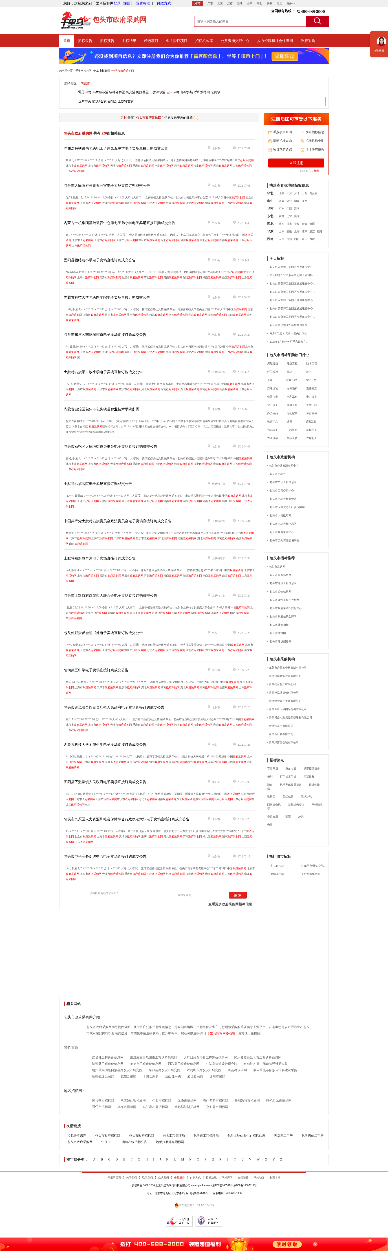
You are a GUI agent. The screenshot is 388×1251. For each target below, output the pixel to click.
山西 (304, 193)
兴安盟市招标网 (217, 1107)
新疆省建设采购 (103, 1076)
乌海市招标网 (126, 1107)
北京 (220, 3)
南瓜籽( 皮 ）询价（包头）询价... (288, 333)
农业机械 (272, 438)
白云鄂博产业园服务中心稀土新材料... (291, 275)
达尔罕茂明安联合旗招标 (316, 865)
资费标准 (143, 3)
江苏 (230, 3)
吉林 (281, 216)
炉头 (301, 816)
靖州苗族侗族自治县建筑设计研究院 (117, 1070)
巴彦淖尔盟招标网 (133, 1100)
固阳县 (112, 101)
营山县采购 (173, 1076)
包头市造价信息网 (279, 591)
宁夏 (297, 223)
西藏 (312, 239)
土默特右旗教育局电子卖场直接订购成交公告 (100, 558)
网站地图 (259, 1177)
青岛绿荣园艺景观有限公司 (284, 701)
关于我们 (131, 1177)
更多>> (291, 3)
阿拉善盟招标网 (103, 1100)
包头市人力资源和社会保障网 (286, 507)
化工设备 (272, 405)
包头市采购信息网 (279, 575)
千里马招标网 (83, 70)
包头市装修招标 (278, 624)
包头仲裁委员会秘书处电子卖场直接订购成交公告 (103, 633)
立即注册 (296, 163)
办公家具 (292, 413)
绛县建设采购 (237, 1070)
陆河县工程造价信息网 (107, 1064)
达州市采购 (217, 1076)
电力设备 (311, 396)
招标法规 (211, 1177)
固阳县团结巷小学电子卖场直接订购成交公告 (100, 260)
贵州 (289, 239)
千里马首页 (114, 1177)
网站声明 (227, 1177)
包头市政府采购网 (80, 1142)
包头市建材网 (276, 633)
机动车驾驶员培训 (291, 784)
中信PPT (107, 1142)
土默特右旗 (126, 101)
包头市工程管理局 (206, 1135)
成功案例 (163, 1177)
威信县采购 (128, 1076)
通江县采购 (195, 1076)
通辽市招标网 (101, 1107)
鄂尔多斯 (187, 92)
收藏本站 (275, 1177)
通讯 (289, 421)
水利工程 (292, 396)
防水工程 (311, 363)
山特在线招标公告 (134, 1142)
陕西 (281, 223)
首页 (66, 41)
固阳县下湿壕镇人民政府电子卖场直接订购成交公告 (105, 782)
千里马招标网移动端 (221, 1033)
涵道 (270, 784)
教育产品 (272, 421)
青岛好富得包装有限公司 (283, 742)
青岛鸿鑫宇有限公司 (280, 725)
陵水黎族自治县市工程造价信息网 (257, 1057)
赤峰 (176, 92)
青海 (304, 223)
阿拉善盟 (142, 92)
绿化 (306, 371)
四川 (297, 239)
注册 (126, 3)
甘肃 (289, 223)
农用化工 (311, 438)
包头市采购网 (276, 566)
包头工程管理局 (174, 1135)
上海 (297, 231)
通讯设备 (272, 430)
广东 (210, 3)
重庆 (304, 239)
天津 (289, 193)
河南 (281, 201)
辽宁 (289, 216)
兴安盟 (130, 92)
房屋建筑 (272, 363)
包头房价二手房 (313, 1135)
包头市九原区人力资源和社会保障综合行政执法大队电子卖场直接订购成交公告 (127, 819)
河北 (279, 3)
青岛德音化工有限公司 (281, 684)
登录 (117, 3)
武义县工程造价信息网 (107, 1057)
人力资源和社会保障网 (275, 41)
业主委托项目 (176, 41)
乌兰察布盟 (100, 92)
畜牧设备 (292, 438)
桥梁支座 (272, 816)
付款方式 (164, 3)
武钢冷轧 (306, 796)
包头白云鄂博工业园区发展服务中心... (291, 267)
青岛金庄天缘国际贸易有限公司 (287, 709)
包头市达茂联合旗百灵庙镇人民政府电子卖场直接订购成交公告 (114, 707)
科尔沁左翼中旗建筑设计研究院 (266, 1064)
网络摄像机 (274, 804)
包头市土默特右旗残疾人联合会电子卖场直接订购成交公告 (110, 595)
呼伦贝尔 (213, 92)
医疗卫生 (311, 380)
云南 (281, 239)
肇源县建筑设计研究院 (164, 1070)
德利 (270, 776)
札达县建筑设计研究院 (221, 1064)
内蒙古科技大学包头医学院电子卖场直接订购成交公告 (107, 297)
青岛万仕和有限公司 (280, 734)
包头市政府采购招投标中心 (284, 608)
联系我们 (147, 1177)
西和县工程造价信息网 (183, 1064)
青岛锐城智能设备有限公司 (284, 676)
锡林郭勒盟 (117, 92)
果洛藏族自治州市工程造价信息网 (153, 1057)
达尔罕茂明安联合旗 (92, 101)
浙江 (239, 3)
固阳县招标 (277, 874)
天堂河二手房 (283, 1135)
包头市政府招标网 (107, 1135)
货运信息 (288, 796)
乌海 (88, 92)
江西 (304, 201)
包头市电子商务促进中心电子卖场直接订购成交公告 (105, 856)
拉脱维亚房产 (76, 1135)
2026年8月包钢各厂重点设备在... (287, 341)
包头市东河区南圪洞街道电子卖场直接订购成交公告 (105, 335)
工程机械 (292, 430)
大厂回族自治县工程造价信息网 (206, 1057)
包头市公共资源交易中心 (283, 465)
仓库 (270, 824)
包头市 (216, 148)
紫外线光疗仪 (296, 804)
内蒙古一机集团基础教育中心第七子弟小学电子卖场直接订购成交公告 (119, 223)
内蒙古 (85, 83)
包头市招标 (277, 865)
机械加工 (311, 430)
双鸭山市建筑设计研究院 (204, 1070)
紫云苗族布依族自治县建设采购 (275, 1070)
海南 (297, 208)
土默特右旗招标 (310, 874)
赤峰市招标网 (187, 1100)
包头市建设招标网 (279, 641)
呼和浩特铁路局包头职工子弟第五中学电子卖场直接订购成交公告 (116, 148)
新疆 (312, 223)
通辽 (81, 92)
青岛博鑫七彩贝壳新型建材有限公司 (289, 717)
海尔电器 (290, 768)
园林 (289, 371)
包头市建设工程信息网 (282, 583)
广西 (289, 208)
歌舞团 (271, 796)
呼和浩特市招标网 (247, 1100)
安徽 (269, 3)
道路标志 (311, 388)
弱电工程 (292, 405)
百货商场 (272, 768)
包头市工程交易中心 (280, 490)
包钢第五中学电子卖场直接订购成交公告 (96, 670)
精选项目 (151, 41)
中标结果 (129, 41)
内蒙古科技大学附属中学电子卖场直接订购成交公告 (105, 745)
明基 (288, 816)
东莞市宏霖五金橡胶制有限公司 (287, 667)
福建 (319, 231)
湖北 (259, 3)
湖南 (297, 201)
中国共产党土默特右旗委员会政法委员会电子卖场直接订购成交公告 (118, 521)
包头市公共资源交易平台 (283, 540)
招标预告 (107, 41)
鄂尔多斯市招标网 (215, 1100)
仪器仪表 (272, 396)
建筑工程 (292, 363)
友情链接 (243, 1177)
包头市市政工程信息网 (282, 482)
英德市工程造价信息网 (145, 1064)
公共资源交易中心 (235, 41)
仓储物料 (292, 388)
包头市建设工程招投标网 (283, 599)
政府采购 (308, 41)
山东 (249, 3)
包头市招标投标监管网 (282, 498)
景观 (270, 380)
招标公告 (85, 41)
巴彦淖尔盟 (157, 92)
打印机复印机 (288, 776)
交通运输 (272, 388)
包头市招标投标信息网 (282, 523)
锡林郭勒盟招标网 (187, 1107)
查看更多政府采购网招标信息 (230, 904)
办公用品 (272, 413)
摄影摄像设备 (312, 768)
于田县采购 (151, 1076)
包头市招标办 (276, 474)
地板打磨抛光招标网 (170, 1142)
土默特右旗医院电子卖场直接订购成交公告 (98, 484)
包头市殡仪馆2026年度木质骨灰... (288, 325)
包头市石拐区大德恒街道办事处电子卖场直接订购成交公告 (110, 446)
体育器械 (311, 413)
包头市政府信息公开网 (282, 616)
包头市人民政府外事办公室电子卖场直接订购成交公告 (107, 185)
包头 (169, 92)
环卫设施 (272, 371)
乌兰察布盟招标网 (155, 1107)
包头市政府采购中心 (280, 532)
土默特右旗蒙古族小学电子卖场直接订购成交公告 (103, 372)
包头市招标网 (102, 70)
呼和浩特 (200, 92)
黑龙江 (298, 216)
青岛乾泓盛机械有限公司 (283, 692)
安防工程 (311, 405)
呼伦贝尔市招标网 (278, 1100)
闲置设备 (309, 776)
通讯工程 (308, 421)
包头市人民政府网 (279, 515)
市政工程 (289, 380)
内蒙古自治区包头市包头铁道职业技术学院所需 (101, 409)
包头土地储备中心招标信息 (246, 1135)
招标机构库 (204, 41)
